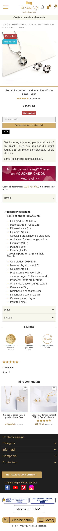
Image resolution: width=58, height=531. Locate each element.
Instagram (31, 487)
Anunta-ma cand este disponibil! (29, 125)
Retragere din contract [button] (21, 475)
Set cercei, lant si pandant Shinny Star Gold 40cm (43, 416)
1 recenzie (35, 98)
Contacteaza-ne (13, 437)
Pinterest (23, 487)
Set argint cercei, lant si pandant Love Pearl (14, 416)
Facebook (7, 487)
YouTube (15, 488)
